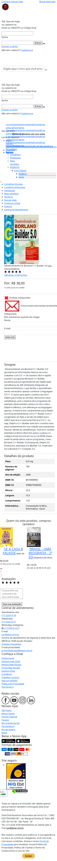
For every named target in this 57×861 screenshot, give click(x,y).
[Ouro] (16, 776)
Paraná (5, 720)
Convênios (15, 154)
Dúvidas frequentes (11, 644)
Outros (9, 152)
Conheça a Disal (12, 203)
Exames (17, 142)
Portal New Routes (11, 667)
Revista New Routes (11, 664)
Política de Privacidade (13, 683)
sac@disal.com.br (10, 634)
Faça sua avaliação (12, 604)
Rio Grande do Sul (11, 723)
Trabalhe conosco (10, 677)
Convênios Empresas (14, 187)
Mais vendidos (11, 193)
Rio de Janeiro (8, 729)
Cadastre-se (27, 50)
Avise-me (9, 337)
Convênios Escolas (13, 184)
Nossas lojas (10, 200)
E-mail (7, 328)
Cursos (9, 142)
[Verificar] (20, 791)
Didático (23, 173)
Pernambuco (8, 726)
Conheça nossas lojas (12, 1)
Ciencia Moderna (11, 268)
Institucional (8, 658)
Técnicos (8, 196)
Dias (50, 265)
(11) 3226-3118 (9, 615)
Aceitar (28, 855)
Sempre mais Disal (11, 661)
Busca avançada (47, 1)
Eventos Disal (8, 671)
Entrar (38, 42)
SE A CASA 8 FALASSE (13, 551)
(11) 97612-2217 (11, 628)
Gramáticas (39, 142)
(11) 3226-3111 (9, 621)
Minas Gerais (8, 713)
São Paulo (7, 710)
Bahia (4, 732)
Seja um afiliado (9, 680)
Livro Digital (20, 170)
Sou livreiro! (8, 687)
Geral (21, 177)
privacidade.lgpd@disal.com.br (17, 650)
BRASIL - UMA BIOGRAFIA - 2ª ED (40, 553)
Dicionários (11, 149)
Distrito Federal (9, 716)
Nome (7, 320)
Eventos (8, 206)
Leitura (9, 145)
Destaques (15, 157)
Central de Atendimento (16, 209)
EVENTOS (14, 167)
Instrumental (27, 142)
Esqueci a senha (10, 46)
